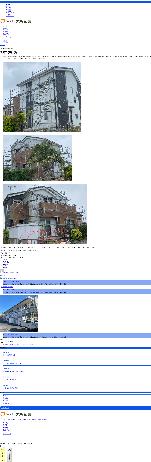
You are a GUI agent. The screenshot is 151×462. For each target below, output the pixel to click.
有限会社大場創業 (9, 272)
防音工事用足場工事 (8, 290)
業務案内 (8, 6)
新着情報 (5, 399)
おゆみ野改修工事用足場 (10, 379)
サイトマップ (10, 16)
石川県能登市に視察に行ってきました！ (14, 371)
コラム (5, 397)
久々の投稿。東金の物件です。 (12, 334)
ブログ (8, 14)
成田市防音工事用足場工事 (10, 388)
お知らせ (5, 395)
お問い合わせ (10, 12)
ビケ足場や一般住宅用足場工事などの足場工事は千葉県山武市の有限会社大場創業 (23, 419)
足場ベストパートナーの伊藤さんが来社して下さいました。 (20, 344)
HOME (8, 4)
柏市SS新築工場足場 (9, 355)
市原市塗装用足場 (8, 341)
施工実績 (8, 7)
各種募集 (8, 9)
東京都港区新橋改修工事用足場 (12, 363)
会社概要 (8, 11)
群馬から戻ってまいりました (11, 281)
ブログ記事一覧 (7, 403)
